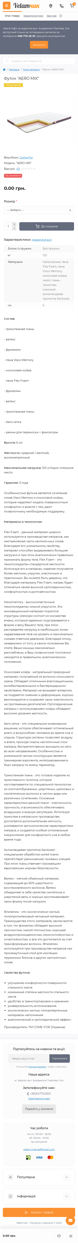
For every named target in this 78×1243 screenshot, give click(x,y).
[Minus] (14, 229)
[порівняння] (70, 1236)
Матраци (14, 69)
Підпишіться (59, 1058)
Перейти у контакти (39, 1109)
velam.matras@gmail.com (39, 1149)
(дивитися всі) (42, 239)
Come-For (26, 157)
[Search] (7, 61)
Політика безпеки (37, 1067)
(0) (18, 168)
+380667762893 (40, 1093)
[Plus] (14, 224)
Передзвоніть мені (39, 1098)
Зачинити (39, 44)
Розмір (10, 201)
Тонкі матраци (31, 69)
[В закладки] (59, 1236)
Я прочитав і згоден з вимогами (41, 1067)
